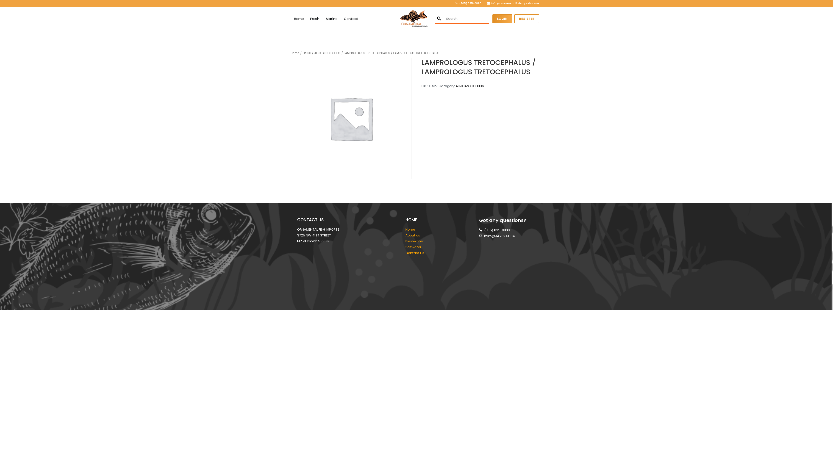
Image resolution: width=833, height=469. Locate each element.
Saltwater (413, 247)
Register (526, 19)
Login (502, 19)
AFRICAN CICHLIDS (327, 53)
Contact (351, 19)
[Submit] (439, 18)
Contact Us (414, 253)
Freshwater (414, 241)
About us (412, 235)
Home (299, 19)
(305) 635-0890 (470, 3)
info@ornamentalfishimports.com (515, 3)
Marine (331, 19)
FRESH (307, 53)
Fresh (314, 19)
